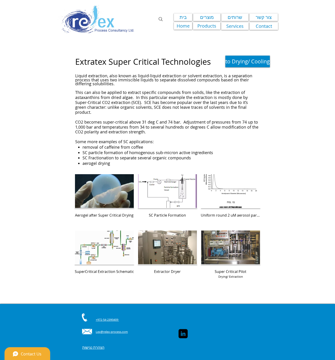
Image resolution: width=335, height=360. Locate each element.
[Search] (160, 19)
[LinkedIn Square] (183, 333)
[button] (104, 200)
